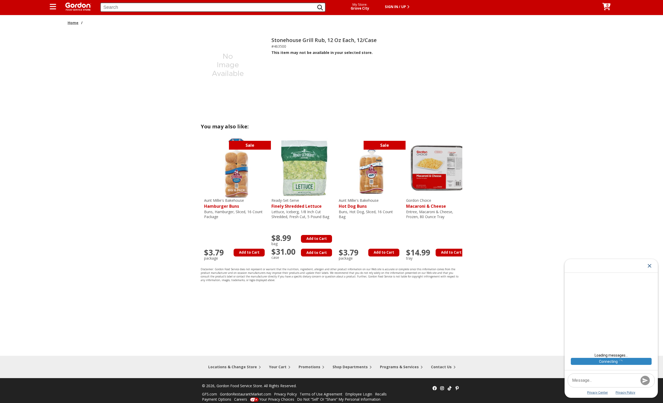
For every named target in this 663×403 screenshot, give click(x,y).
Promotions (309, 366)
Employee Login (358, 394)
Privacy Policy (285, 394)
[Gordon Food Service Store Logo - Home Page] (75, 6)
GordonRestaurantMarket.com (245, 394)
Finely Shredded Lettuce (296, 203)
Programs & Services (399, 366)
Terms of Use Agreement (321, 394)
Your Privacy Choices (276, 399)
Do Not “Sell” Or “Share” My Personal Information (338, 399)
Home (73, 22)
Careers (240, 399)
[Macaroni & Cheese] (438, 167)
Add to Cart (249, 252)
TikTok (449, 388)
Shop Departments (350, 366)
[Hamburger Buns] (236, 167)
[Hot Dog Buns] (371, 167)
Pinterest (457, 388)
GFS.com (209, 394)
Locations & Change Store (232, 366)
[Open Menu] (53, 6)
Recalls (381, 394)
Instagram (442, 388)
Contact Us (441, 366)
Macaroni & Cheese (426, 203)
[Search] (320, 7)
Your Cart (277, 366)
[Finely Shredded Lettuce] (304, 167)
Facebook (434, 388)
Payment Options (216, 399)
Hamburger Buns (224, 203)
